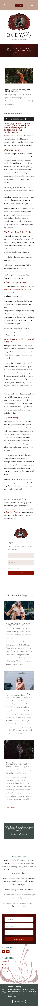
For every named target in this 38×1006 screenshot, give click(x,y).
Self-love (26, 97)
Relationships (17, 97)
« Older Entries (9, 807)
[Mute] (25, 119)
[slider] (30, 119)
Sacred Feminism (18, 704)
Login (19, 5)
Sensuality (9, 101)
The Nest (5, 965)
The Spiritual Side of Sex (23, 101)
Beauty (8, 770)
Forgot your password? (13, 568)
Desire (8, 631)
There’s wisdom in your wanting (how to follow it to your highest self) (18, 763)
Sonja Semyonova (14, 94)
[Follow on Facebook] (4, 4)
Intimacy (15, 631)
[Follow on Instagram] (8, 4)
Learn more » (12, 996)
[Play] (6, 119)
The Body (17, 634)
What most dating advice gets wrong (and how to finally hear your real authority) (18, 624)
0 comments (9, 104)
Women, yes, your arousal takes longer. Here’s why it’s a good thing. (19, 694)
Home (4, 961)
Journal (8, 97)
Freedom (15, 701)
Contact (5, 971)
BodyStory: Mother (12, 512)
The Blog (5, 968)
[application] (19, 119)
